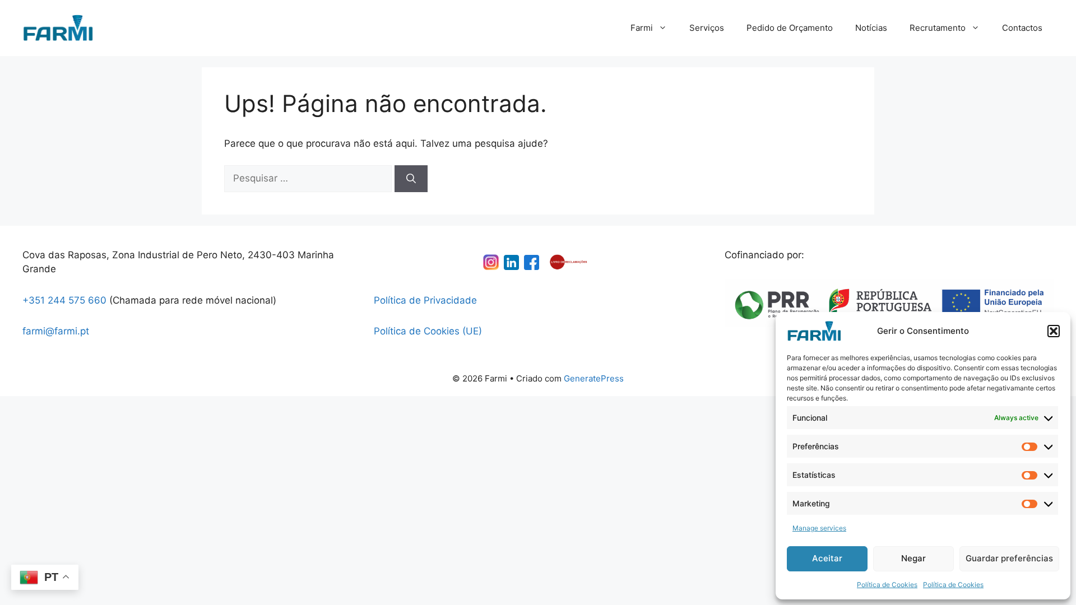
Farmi (641, 27)
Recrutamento (938, 27)
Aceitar (827, 558)
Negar (913, 558)
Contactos (1022, 27)
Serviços (706, 27)
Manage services (819, 528)
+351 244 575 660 (64, 300)
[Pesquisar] (411, 178)
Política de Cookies (887, 584)
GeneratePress (594, 378)
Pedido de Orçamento (789, 27)
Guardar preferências (1009, 558)
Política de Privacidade (425, 300)
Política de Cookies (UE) (428, 331)
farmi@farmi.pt (55, 331)
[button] (1053, 331)
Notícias (871, 27)
